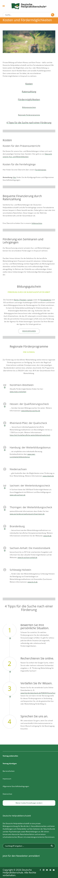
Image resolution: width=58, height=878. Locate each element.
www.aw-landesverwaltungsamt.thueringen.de (27, 514)
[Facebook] (40, 870)
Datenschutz (7, 794)
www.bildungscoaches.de (30, 411)
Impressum (7, 779)
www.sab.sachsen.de (17, 495)
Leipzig (30, 300)
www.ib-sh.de (32, 582)
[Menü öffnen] (4, 6)
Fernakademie (45, 300)
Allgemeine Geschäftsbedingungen (16, 786)
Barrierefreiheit (8, 771)
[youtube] (47, 870)
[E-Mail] (54, 870)
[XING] (50, 870)
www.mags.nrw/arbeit (18, 391)
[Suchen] (52, 14)
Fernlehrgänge (40, 170)
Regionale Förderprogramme (29, 115)
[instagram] (43, 870)
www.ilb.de (47, 536)
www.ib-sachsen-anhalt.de (27, 557)
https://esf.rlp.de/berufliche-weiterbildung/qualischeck (30, 435)
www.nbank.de (48, 476)
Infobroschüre (37, 223)
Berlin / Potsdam (20, 300)
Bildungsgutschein (29, 107)
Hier (14, 177)
